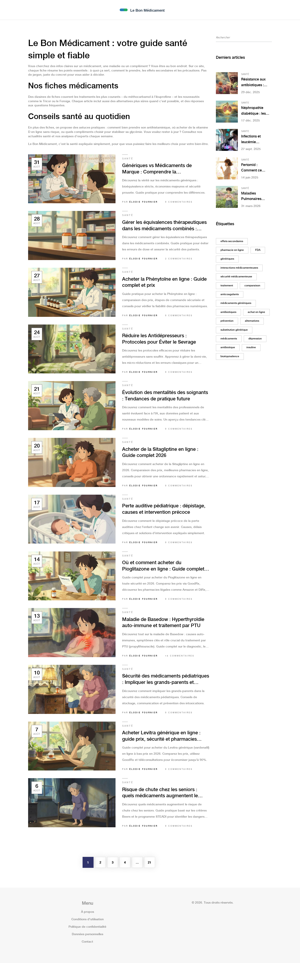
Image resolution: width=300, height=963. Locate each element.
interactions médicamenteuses (239, 267)
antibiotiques (228, 312)
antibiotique (227, 347)
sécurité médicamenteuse (236, 276)
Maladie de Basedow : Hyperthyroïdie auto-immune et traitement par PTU (163, 622)
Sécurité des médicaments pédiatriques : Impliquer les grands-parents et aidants (165, 680)
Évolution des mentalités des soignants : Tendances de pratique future (165, 395)
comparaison (252, 285)
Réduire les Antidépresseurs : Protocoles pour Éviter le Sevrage (159, 339)
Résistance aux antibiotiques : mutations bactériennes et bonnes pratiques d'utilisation (255, 83)
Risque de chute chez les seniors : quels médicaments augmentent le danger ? (160, 793)
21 (149, 862)
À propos (87, 911)
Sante (245, 103)
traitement (226, 285)
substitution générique (234, 329)
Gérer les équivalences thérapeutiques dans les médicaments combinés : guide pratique (164, 226)
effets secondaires (231, 241)
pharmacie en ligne (232, 250)
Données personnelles (87, 934)
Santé (127, 158)
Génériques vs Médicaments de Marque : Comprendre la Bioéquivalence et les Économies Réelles (158, 169)
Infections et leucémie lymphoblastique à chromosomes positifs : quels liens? (256, 140)
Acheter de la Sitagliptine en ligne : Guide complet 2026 (160, 452)
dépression (255, 338)
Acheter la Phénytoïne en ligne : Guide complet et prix (164, 282)
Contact (87, 941)
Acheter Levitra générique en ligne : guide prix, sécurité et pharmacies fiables (161, 736)
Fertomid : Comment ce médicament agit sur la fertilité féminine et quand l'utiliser (255, 168)
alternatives (252, 320)
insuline (251, 347)
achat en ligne (256, 312)
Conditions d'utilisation (87, 919)
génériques (227, 258)
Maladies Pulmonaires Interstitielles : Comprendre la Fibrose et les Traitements (253, 197)
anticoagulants (229, 294)
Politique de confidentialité (87, 926)
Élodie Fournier (143, 202)
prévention (226, 320)
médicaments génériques (235, 303)
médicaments (228, 338)
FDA (257, 250)
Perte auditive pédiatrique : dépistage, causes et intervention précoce (163, 509)
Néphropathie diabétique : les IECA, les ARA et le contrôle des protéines (256, 111)
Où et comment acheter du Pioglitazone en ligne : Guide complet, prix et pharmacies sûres (164, 566)
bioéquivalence (229, 356)
